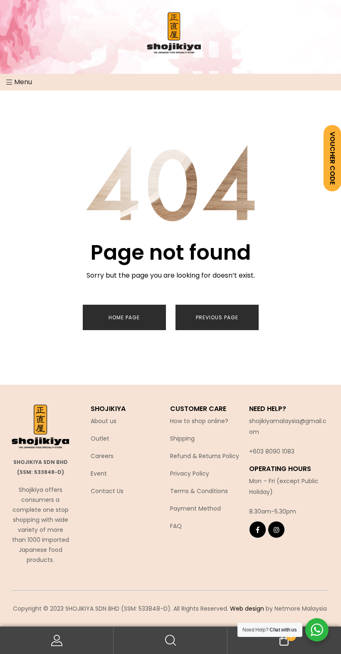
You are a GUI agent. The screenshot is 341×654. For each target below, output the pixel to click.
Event (99, 473)
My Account (57, 640)
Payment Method (195, 508)
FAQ (176, 526)
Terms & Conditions (199, 491)
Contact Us (107, 491)
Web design (247, 608)
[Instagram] (276, 529)
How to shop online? (199, 421)
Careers (102, 456)
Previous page (217, 317)
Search (170, 640)
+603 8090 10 (268, 451)
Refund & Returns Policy (204, 456)
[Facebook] (257, 529)
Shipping (182, 438)
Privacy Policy (189, 473)
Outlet (100, 438)
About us (103, 421)
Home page (124, 317)
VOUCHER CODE (332, 158)
